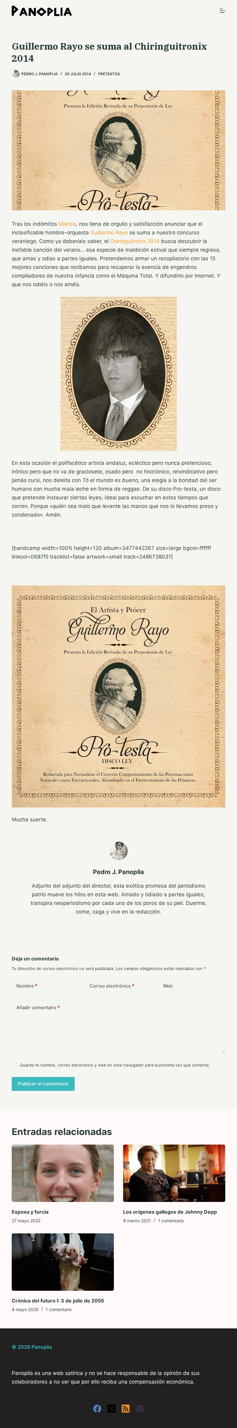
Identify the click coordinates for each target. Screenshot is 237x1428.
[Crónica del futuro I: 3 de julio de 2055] (63, 1262)
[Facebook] (97, 1409)
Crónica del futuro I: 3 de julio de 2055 (58, 1301)
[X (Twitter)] (111, 1409)
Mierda (67, 224)
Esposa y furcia (30, 1212)
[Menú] (222, 11)
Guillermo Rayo (109, 232)
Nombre (26, 986)
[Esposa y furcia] (63, 1173)
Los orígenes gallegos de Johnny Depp (170, 1212)
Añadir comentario (38, 1007)
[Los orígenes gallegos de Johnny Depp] (174, 1173)
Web (168, 986)
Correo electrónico (111, 986)
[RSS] (126, 1409)
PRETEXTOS (109, 74)
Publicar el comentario (43, 1084)
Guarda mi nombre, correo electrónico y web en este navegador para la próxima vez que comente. (115, 1065)
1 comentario (171, 1220)
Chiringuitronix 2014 (135, 241)
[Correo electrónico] (140, 1409)
